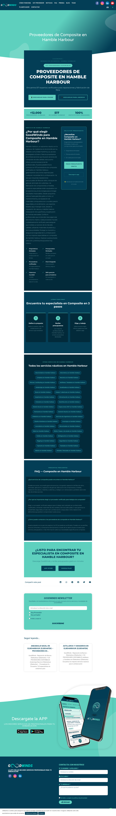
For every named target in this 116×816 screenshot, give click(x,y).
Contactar (35, 7)
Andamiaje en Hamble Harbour (45, 387)
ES (108, 7)
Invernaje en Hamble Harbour (71, 421)
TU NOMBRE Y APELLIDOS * (69, 768)
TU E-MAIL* (64, 776)
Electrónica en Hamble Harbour (70, 372)
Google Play (66, 568)
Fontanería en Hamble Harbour (43, 411)
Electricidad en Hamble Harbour (45, 372)
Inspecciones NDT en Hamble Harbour (70, 407)
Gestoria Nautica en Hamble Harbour (69, 411)
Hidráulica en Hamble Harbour (42, 416)
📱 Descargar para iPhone (42, 97)
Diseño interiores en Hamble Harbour (46, 421)
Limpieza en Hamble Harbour (46, 377)
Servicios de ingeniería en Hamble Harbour (69, 416)
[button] (60, 582)
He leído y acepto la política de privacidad (74, 798)
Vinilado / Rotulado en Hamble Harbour (69, 450)
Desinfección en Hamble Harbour (69, 402)
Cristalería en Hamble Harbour (45, 402)
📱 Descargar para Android (73, 97)
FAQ (55, 3)
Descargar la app (74, 174)
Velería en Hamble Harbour (43, 450)
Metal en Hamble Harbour (41, 431)
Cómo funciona (25, 3)
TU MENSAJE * (65, 784)
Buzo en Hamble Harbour (43, 392)
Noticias (49, 3)
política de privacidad (47, 618)
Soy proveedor (38, 3)
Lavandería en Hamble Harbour (45, 426)
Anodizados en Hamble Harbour (69, 387)
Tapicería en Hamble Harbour (46, 445)
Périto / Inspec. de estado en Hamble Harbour (68, 431)
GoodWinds (57, 58)
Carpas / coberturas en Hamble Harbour (68, 392)
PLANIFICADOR (24, 7)
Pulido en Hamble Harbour (45, 436)
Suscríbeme (58, 623)
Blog (68, 3)
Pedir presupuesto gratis (74, 165)
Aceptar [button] (41, 813)
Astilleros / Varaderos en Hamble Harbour (72, 382)
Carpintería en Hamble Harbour (44, 397)
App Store (48, 568)
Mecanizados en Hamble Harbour (69, 426)
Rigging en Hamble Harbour (45, 441)
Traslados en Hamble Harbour (69, 445)
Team (74, 3)
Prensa (61, 3)
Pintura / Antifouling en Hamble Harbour (42, 382)
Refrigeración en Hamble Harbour (68, 436)
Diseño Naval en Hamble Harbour (43, 407)
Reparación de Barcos (50, 61)
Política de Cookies (31, 813)
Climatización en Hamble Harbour (69, 397)
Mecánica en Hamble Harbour (69, 377)
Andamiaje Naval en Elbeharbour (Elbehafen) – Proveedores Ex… (40, 648)
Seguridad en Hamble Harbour (68, 441)
